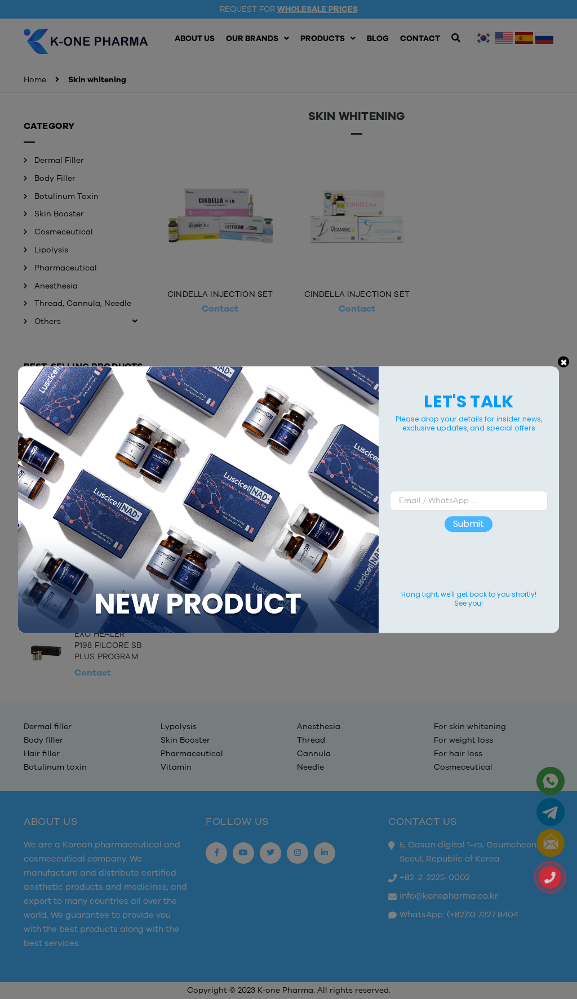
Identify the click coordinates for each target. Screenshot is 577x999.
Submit (468, 524)
